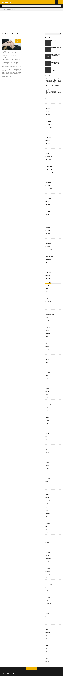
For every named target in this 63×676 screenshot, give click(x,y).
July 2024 (48, 179)
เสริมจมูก (48, 606)
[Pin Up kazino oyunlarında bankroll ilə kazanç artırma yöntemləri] (48, 70)
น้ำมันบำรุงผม (48, 410)
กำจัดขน (47, 291)
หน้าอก (47, 548)
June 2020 (48, 262)
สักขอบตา (48, 529)
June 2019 (48, 278)
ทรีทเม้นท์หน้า (5, 52)
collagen (47, 285)
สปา (47, 526)
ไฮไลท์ (47, 661)
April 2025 (48, 150)
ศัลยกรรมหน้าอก (49, 516)
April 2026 (48, 114)
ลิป (46, 507)
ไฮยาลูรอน (48, 658)
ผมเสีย (47, 433)
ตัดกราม (47, 352)
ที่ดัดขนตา (48, 385)
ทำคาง (47, 375)
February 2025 (49, 156)
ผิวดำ (47, 446)
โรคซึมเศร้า (48, 638)
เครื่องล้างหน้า (49, 584)
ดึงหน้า (47, 343)
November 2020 (49, 249)
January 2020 (48, 265)
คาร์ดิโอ (47, 330)
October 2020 (49, 252)
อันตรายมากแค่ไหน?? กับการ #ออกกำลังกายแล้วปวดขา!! (53, 94)
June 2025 (48, 143)
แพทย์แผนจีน (48, 619)
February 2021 (49, 240)
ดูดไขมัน (48, 346)
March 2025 (48, 153)
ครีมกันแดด (48, 301)
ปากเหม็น (48, 426)
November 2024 (49, 166)
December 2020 (49, 246)
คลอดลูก (47, 311)
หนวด (47, 545)
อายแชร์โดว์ (48, 565)
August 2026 (48, 101)
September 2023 (49, 195)
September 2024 (49, 172)
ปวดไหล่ (47, 423)
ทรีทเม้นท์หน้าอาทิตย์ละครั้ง (12, 52)
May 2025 (48, 146)
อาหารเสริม (48, 574)
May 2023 (48, 207)
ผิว (17, 39)
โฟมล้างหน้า (48, 632)
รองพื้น (47, 481)
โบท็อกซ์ (47, 629)
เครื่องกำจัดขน (49, 581)
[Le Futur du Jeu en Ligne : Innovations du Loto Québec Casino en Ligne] (48, 63)
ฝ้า (46, 449)
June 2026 (48, 108)
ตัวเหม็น (47, 359)
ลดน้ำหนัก (48, 500)
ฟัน (46, 458)
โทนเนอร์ (48, 626)
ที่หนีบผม (48, 394)
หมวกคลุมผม (48, 555)
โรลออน (47, 642)
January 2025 (48, 159)
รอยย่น (47, 484)
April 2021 (48, 233)
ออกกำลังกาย (48, 558)
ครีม (47, 298)
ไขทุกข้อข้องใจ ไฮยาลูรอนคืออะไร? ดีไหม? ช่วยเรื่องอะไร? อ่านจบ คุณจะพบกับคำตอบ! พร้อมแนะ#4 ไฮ (53, 80)
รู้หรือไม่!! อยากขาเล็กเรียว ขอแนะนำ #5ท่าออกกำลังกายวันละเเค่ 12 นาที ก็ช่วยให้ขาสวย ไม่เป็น (53, 91)
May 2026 (48, 111)
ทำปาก (47, 381)
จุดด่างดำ (48, 333)
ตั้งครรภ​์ (47, 362)
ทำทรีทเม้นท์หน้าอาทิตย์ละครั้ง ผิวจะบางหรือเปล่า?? (11, 56)
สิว (46, 539)
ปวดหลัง (47, 420)
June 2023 (48, 204)
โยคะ (47, 635)
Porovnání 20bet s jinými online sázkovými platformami (56, 42)
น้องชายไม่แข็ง (49, 404)
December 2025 (49, 124)
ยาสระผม (48, 478)
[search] (60, 6)
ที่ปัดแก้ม (47, 388)
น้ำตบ (47, 407)
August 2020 (48, 259)
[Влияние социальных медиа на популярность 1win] (48, 49)
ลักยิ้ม (47, 503)
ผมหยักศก (48, 430)
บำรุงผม (47, 417)
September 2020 (49, 256)
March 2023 (48, 214)
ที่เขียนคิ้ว (48, 397)
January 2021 (48, 243)
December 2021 (49, 230)
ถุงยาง (47, 368)
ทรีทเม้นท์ (48, 372)
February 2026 (49, 117)
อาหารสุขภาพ (48, 571)
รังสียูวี (47, 491)
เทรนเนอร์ (48, 593)
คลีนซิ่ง (47, 317)
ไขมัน (47, 648)
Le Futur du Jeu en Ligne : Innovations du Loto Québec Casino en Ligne (56, 62)
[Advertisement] (31, 19)
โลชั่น (47, 645)
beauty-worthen (12, 673)
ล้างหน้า (47, 510)
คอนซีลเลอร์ (48, 323)
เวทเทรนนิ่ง (48, 603)
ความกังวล (48, 320)
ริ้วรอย (47, 494)
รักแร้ (47, 487)
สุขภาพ (47, 542)
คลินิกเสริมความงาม (50, 314)
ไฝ (46, 651)
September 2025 (49, 134)
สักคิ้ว (47, 532)
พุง (46, 455)
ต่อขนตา (48, 365)
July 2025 (48, 140)
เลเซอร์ (47, 600)
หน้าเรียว (48, 552)
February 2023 (49, 217)
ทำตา (47, 378)
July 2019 (48, 275)
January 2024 (48, 182)
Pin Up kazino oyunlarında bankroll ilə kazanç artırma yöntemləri (56, 69)
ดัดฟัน (47, 340)
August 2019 (48, 272)
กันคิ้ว (47, 288)
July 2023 (48, 201)
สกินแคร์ (18, 41)
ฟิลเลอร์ (47, 465)
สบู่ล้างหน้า (48, 523)
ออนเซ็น (47, 561)
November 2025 (49, 127)
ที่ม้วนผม (47, 391)
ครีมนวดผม (48, 307)
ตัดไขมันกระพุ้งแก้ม (50, 356)
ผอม (47, 436)
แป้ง (47, 616)
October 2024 (49, 169)
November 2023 (49, 188)
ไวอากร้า (48, 655)
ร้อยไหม (47, 497)
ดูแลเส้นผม (48, 349)
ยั (46, 475)
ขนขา (47, 295)
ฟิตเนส (47, 462)
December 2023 (49, 185)
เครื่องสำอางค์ (48, 587)
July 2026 (48, 105)
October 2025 (49, 130)
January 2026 (48, 121)
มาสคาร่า (48, 471)
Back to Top (31, 668)
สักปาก (47, 536)
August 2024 (48, 175)
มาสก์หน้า (48, 468)
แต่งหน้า (47, 613)
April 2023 (48, 211)
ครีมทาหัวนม (48, 304)
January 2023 (48, 220)
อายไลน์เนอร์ (48, 568)
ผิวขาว (47, 442)
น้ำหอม (47, 413)
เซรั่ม (47, 590)
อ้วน (47, 577)
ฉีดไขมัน (48, 336)
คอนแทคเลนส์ (49, 327)
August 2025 (48, 137)
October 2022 (49, 224)
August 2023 (48, 198)
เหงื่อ (47, 610)
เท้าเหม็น (48, 597)
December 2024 (49, 162)
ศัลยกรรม (48, 513)
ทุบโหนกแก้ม (48, 401)
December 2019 (49, 269)
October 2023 (49, 191)
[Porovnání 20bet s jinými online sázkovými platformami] (48, 43)
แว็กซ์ (47, 622)
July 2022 (48, 227)
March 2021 (48, 236)
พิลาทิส (47, 452)
